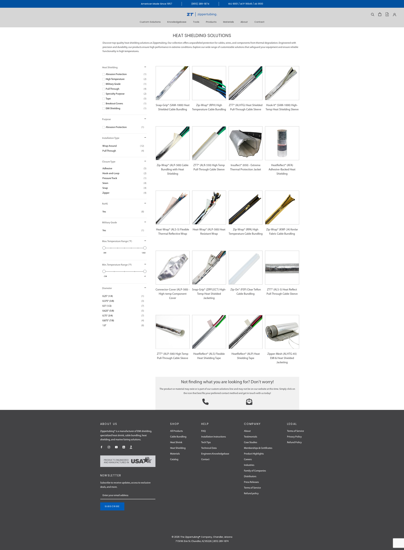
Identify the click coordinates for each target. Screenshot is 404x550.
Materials (228, 21)
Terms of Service (252, 488)
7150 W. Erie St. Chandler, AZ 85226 (193, 541)
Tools (196, 21)
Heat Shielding (178, 448)
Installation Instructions (213, 437)
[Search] (372, 14)
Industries (249, 465)
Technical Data (209, 448)
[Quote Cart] (387, 14)
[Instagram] (109, 447)
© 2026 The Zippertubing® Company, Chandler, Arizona (202, 536)
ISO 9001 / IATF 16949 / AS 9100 (245, 3)
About (244, 21)
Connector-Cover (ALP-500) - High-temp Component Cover (173, 294)
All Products (176, 431)
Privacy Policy (294, 437)
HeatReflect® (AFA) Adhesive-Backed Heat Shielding (282, 169)
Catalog (174, 459)
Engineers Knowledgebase (215, 454)
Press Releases (251, 482)
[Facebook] (101, 447)
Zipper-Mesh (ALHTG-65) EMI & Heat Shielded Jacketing (282, 358)
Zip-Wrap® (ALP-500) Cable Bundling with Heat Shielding (172, 169)
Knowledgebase (176, 21)
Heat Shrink (176, 442)
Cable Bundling (178, 437)
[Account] (394, 14)
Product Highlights (254, 454)
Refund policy (251, 493)
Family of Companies (255, 471)
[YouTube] (116, 447)
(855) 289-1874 (200, 3)
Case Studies (250, 442)
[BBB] (131, 447)
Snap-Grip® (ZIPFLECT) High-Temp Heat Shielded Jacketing (209, 294)
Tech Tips (206, 442)
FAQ (203, 431)
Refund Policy (294, 442)
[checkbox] (126, 74)
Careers (248, 459)
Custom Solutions (150, 21)
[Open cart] (379, 14)
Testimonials (250, 437)
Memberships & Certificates (258, 448)
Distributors (250, 476)
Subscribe (112, 506)
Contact (259, 21)
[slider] (104, 247)
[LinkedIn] (123, 447)
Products (211, 21)
